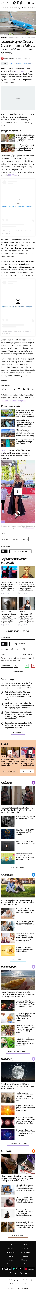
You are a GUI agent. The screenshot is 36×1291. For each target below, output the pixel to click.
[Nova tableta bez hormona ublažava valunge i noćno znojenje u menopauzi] (7, 913)
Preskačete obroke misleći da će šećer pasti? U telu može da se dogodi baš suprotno (16, 725)
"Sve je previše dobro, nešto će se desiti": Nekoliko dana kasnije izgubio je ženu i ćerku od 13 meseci (18, 685)
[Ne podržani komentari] (24, 649)
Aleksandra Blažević (9, 58)
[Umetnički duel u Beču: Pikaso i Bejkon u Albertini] (7, 846)
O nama (6, 1280)
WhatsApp (6, 400)
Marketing (12, 1280)
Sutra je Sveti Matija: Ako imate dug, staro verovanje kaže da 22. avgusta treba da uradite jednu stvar (16, 695)
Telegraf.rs (6, 3)
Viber (14, 400)
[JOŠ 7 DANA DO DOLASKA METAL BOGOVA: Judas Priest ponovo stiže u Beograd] (7, 834)
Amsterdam (5, 539)
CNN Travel (13, 175)
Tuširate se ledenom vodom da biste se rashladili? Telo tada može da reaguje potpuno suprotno (17, 705)
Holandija (15, 539)
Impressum (19, 1280)
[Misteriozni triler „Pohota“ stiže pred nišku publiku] (7, 821)
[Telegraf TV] (26, 1273)
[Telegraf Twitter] (15, 1273)
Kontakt (24, 1284)
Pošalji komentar (20, 551)
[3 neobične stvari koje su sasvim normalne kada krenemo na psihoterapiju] (7, 926)
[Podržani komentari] (18, 649)
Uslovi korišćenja (29, 528)
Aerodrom (24, 539)
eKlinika (7, 875)
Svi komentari (18, 672)
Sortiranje (4, 649)
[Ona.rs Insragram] (21, 1273)
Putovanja (4, 37)
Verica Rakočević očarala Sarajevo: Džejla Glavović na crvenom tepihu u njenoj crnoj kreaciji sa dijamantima (17, 715)
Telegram (22, 400)
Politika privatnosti (15, 1284)
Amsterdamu (20, 71)
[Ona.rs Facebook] (10, 1273)
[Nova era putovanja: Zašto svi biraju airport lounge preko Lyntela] (8, 443)
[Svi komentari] (12, 649)
